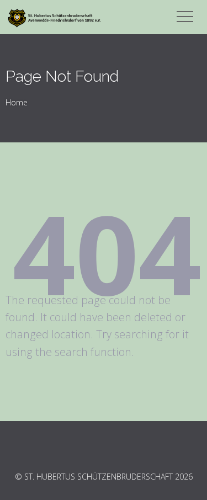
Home (17, 102)
